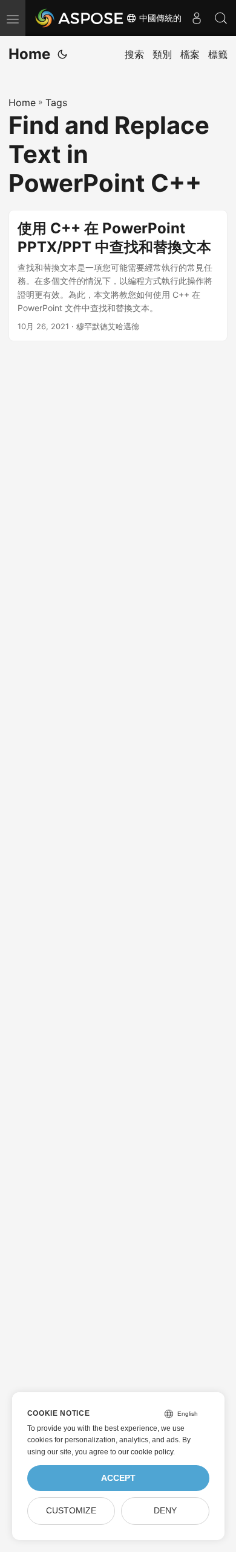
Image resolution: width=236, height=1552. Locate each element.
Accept (118, 1478)
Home (29, 54)
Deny (165, 1510)
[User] (197, 18)
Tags (56, 102)
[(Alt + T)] (62, 54)
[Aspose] (79, 18)
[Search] (221, 18)
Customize (71, 1510)
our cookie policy (145, 1452)
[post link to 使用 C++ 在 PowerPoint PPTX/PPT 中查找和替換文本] (118, 275)
